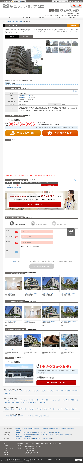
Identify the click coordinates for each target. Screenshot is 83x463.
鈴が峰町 (7, 400)
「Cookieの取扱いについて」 (16, 461)
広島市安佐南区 (26, 391)
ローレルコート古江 (9, 349)
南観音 (25, 400)
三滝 (16, 409)
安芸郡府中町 (68, 391)
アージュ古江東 (65, 349)
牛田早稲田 (17, 432)
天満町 (27, 402)
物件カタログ (7, 454)
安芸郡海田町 (75, 391)
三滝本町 (32, 402)
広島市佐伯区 (48, 391)
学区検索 (19, 448)
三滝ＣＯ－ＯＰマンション (48, 293)
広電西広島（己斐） (22, 409)
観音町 (21, 400)
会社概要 (6, 445)
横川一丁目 (75, 409)
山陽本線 (17, 435)
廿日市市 (62, 391)
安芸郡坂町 (7, 393)
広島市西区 (25, 95)
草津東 (72, 400)
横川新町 (23, 402)
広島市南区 (19, 391)
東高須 (29, 409)
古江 (29, 97)
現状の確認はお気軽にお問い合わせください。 (18, 187)
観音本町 (36, 402)
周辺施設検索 (20, 443)
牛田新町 (50, 432)
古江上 (17, 400)
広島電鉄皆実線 (27, 436)
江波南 (27, 432)
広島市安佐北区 (34, 391)
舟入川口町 (29, 438)
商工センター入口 (48, 409)
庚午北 (76, 400)
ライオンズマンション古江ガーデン (49, 349)
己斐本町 (47, 400)
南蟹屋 (60, 432)
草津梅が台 (34, 400)
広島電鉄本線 (68, 435)
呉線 (21, 435)
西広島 (9, 409)
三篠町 (13, 402)
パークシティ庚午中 (28, 349)
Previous (7, 59)
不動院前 (35, 438)
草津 (38, 409)
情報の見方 (74, 91)
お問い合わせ (20, 445)
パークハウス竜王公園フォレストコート (69, 293)
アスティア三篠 (9, 293)
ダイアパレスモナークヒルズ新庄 (31, 293)
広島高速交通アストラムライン (47, 435)
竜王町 (44, 402)
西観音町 (60, 400)
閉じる (78, 460)
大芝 (6, 402)
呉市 (53, 391)
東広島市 (57, 391)
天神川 (40, 438)
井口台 (11, 400)
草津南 (40, 402)
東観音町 (52, 400)
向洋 (50, 438)
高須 (33, 409)
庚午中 (56, 400)
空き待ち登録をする (49, 185)
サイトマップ (7, 452)
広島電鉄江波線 (35, 435)
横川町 (29, 400)
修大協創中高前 (59, 409)
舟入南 (45, 432)
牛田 (44, 438)
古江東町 (68, 400)
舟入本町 (40, 432)
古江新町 (9, 402)
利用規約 (14, 261)
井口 (64, 400)
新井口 (12, 409)
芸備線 (57, 435)
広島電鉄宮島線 (23, 97)
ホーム (5, 443)
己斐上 (42, 400)
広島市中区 (7, 391)
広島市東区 (13, 391)
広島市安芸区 (41, 391)
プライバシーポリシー (24, 261)
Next (42, 59)
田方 (29, 95)
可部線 (62, 435)
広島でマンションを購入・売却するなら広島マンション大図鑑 (43, 443)
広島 (16, 438)
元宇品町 (55, 432)
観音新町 (18, 402)
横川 (6, 409)
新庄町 (38, 400)
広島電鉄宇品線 (19, 436)
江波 (19, 438)
